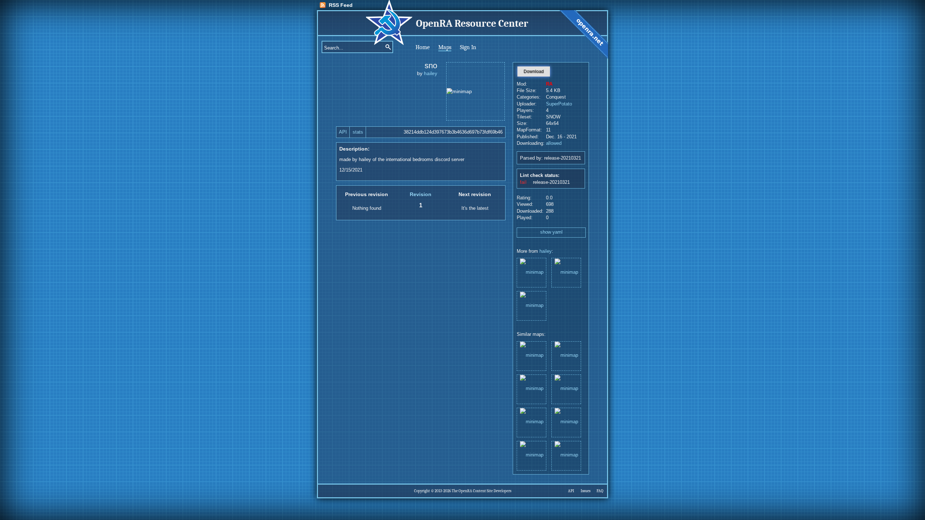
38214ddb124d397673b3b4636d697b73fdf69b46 (453, 132)
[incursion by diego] (531, 389)
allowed (554, 143)
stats (358, 132)
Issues (585, 491)
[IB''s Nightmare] (531, 272)
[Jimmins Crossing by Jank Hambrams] (566, 355)
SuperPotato (559, 104)
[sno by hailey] (531, 422)
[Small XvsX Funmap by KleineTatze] (531, 455)
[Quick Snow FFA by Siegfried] (566, 422)
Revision (420, 194)
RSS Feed (341, 5)
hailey (430, 73)
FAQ (600, 491)
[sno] (566, 272)
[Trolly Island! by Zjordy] (566, 455)
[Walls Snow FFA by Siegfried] (566, 389)
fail (523, 182)
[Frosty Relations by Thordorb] (531, 355)
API (343, 132)
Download (534, 71)
